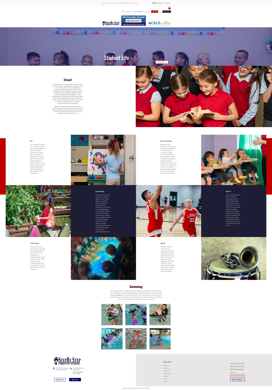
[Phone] (103, 3)
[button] (169, 7)
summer (119, 295)
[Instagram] (153, 3)
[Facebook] (156, 3)
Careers (165, 379)
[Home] (105, 52)
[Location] (53, 368)
